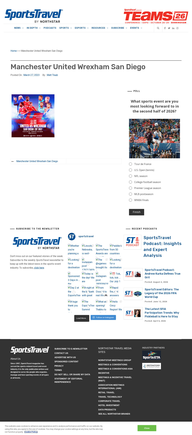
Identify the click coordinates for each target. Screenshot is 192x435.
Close (147, 428)
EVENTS (134, 28)
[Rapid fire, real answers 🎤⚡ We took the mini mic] (116, 292)
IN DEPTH (32, 28)
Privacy (58, 366)
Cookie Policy (31, 432)
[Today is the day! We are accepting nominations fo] (88, 278)
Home (13, 50)
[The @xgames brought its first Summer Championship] (102, 264)
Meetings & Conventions (112, 364)
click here (39, 267)
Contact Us (61, 353)
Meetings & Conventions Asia (115, 369)
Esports (80, 28)
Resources (98, 28)
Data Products (107, 409)
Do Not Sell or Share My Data (72, 374)
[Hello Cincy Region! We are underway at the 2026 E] (116, 306)
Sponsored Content (66, 361)
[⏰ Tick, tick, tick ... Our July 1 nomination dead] (116, 278)
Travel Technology (110, 397)
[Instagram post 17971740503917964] (88, 264)
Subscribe (117, 28)
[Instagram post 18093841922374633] (102, 278)
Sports (64, 28)
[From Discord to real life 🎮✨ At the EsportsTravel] (102, 292)
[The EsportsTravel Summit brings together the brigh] (88, 306)
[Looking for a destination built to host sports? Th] (74, 264)
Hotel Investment (109, 405)
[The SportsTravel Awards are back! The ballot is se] (102, 250)
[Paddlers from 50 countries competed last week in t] (116, 250)
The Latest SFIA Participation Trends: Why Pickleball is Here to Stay (162, 312)
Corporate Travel (109, 401)
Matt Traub (52, 75)
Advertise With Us (65, 357)
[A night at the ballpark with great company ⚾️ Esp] (88, 292)
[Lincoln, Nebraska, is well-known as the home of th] (88, 250)
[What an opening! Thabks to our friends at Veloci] (102, 306)
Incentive (103, 373)
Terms (58, 370)
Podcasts (50, 28)
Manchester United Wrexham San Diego (37, 161)
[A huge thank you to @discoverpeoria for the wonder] (74, 306)
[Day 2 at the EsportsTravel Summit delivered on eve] (74, 292)
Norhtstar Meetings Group (114, 360)
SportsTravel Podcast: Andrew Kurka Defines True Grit (162, 273)
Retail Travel (106, 392)
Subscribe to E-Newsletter (70, 349)
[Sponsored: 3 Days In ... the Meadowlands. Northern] (74, 278)
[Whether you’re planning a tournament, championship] (74, 250)
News (17, 28)
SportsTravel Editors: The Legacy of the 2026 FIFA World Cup (162, 293)
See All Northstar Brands (114, 414)
